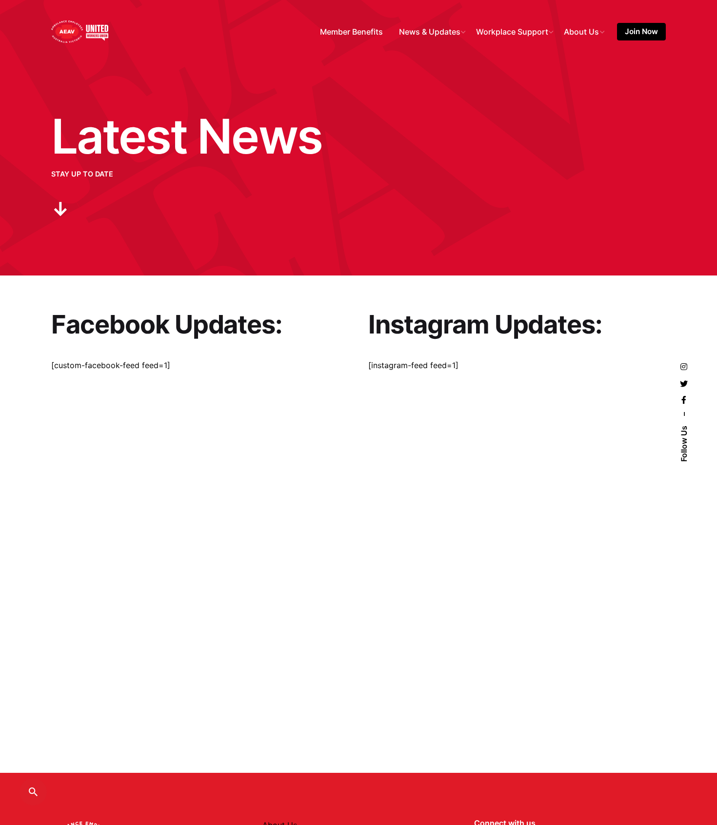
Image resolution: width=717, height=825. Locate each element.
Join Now (641, 31)
